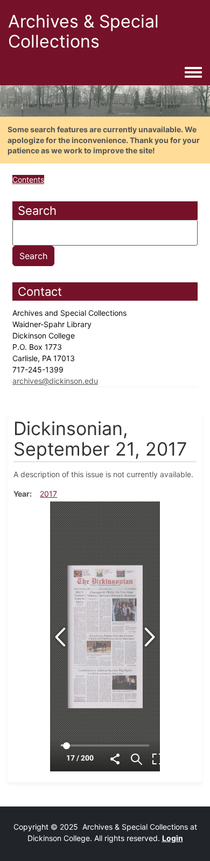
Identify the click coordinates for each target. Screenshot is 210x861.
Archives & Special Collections (83, 31)
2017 (48, 493)
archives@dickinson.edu (55, 380)
